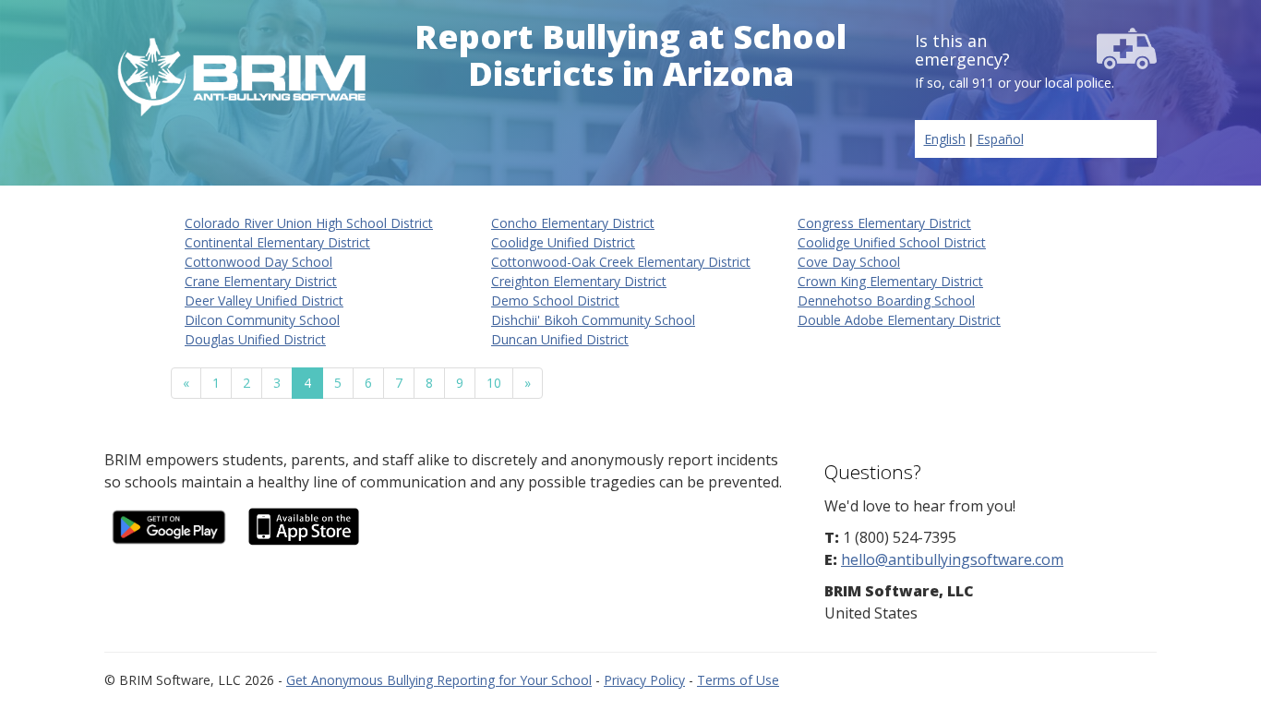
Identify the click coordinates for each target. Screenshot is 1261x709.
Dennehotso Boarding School (886, 300)
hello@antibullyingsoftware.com (952, 559)
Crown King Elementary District (890, 281)
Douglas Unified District (255, 339)
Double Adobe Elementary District (899, 320)
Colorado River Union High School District (309, 223)
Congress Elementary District (884, 223)
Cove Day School (849, 261)
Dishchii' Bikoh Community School (593, 320)
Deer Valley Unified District (264, 300)
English (945, 139)
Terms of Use (738, 680)
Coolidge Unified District (563, 242)
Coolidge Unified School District (892, 242)
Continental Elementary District (277, 242)
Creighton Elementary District (579, 281)
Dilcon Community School (262, 320)
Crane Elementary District (261, 281)
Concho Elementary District (573, 223)
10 (493, 382)
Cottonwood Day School (258, 261)
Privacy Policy (644, 680)
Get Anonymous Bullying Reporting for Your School (439, 680)
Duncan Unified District (560, 339)
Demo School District (555, 300)
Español (1000, 139)
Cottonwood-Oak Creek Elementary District (621, 261)
